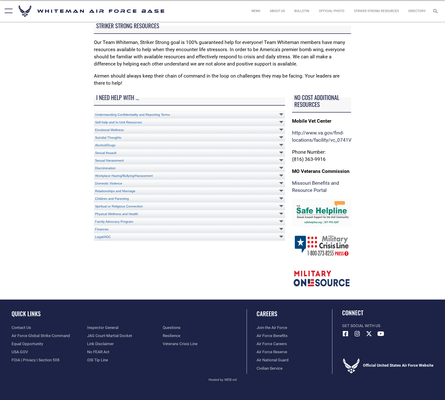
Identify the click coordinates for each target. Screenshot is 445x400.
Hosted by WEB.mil (223, 379)
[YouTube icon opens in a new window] (380, 333)
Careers (267, 313)
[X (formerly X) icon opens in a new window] (369, 333)
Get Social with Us (361, 326)
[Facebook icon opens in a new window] (345, 333)
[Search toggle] (436, 11)
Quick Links (26, 313)
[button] (7, 11)
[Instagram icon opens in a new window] (357, 333)
